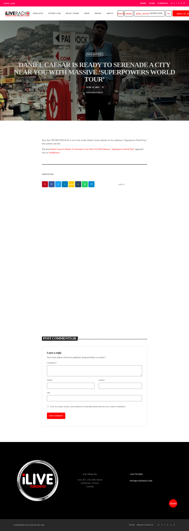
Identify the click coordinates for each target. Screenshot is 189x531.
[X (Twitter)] (174, 3)
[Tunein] (176, 3)
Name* (50, 380)
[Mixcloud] (179, 3)
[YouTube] (172, 3)
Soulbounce (94, 54)
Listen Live (149, 13)
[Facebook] (184, 3)
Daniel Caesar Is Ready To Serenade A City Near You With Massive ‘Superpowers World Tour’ (92, 149)
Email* (102, 380)
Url (48, 393)
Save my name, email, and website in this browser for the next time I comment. (88, 407)
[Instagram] (181, 3)
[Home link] (17, 13)
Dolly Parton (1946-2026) (112, 277)
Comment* (52, 363)
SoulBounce (54, 153)
